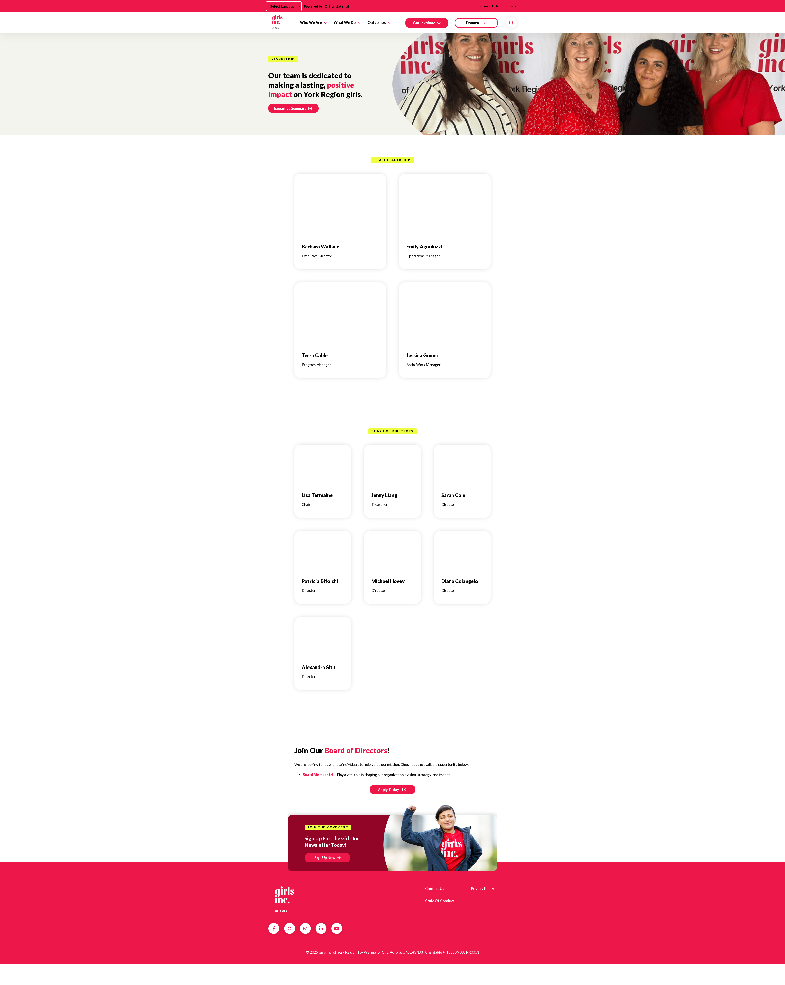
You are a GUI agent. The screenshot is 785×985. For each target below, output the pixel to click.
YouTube (337, 928)
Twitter (289, 928)
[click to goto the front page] (284, 899)
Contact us (434, 888)
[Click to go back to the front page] (281, 23)
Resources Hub (488, 6)
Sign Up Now (324, 857)
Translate (336, 6)
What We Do (345, 22)
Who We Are (311, 22)
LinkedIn (321, 928)
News (512, 6)
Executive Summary (290, 108)
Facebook (274, 928)
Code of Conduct (440, 901)
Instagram (305, 928)
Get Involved (424, 23)
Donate (472, 23)
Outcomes (377, 22)
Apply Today (388, 789)
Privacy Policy (482, 888)
